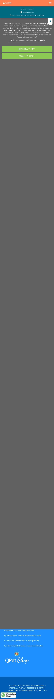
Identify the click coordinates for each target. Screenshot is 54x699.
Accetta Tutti (27, 56)
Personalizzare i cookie (32, 40)
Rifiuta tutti (27, 49)
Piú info (13, 40)
